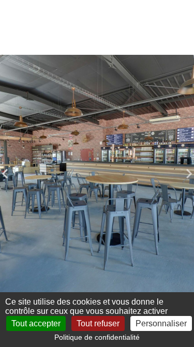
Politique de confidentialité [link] (97, 337)
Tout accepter (36, 323)
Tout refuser (98, 323)
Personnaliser (161, 323)
